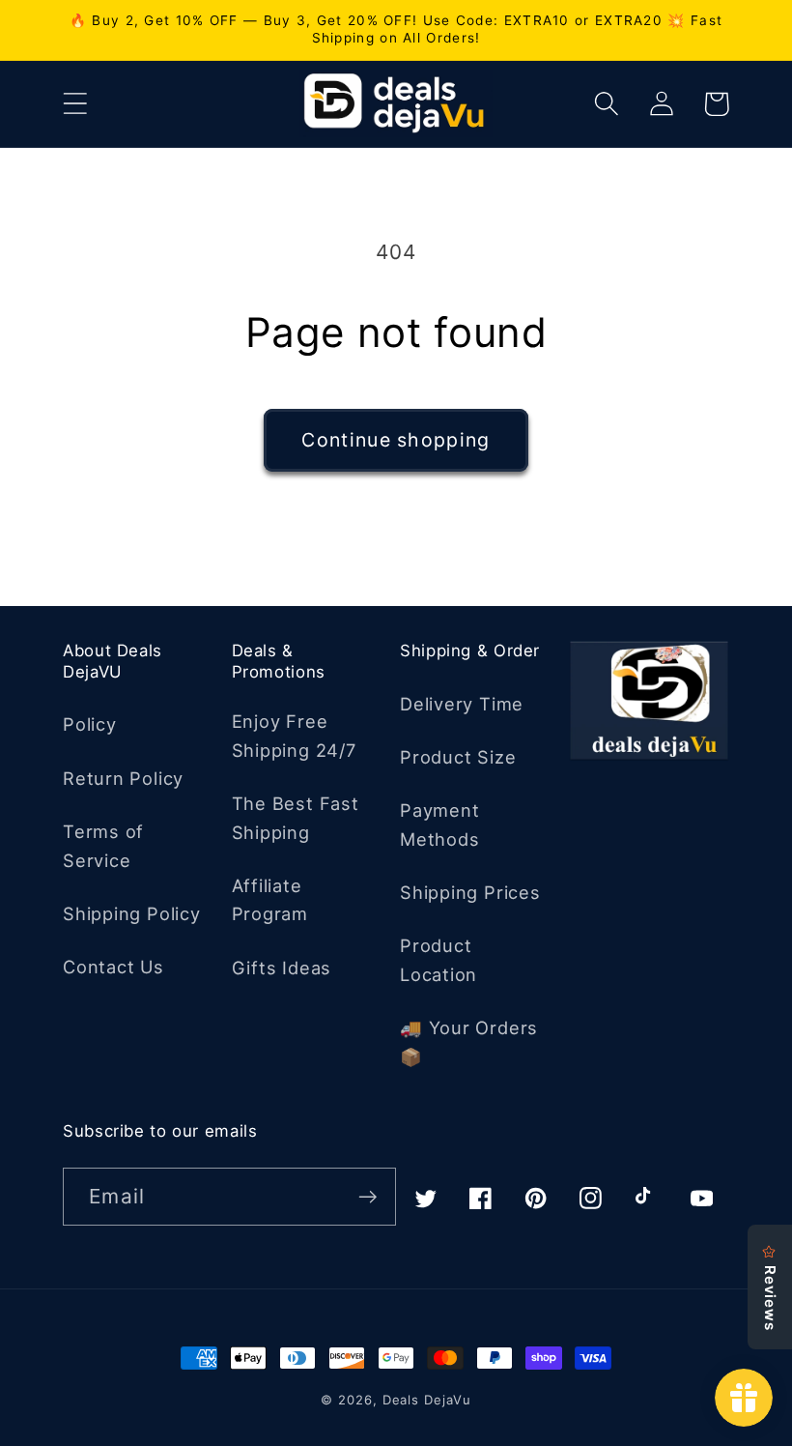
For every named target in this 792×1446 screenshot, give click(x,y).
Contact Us (113, 966)
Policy (90, 724)
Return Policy (123, 778)
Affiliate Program (270, 899)
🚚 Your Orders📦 (469, 1041)
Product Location (438, 959)
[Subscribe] (367, 1197)
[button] (74, 103)
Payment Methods (439, 824)
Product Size (458, 756)
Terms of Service (103, 845)
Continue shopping (395, 439)
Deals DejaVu (426, 1399)
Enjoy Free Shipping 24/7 (294, 735)
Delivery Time (461, 703)
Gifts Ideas (282, 967)
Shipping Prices (470, 892)
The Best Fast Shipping (295, 817)
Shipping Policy (132, 913)
